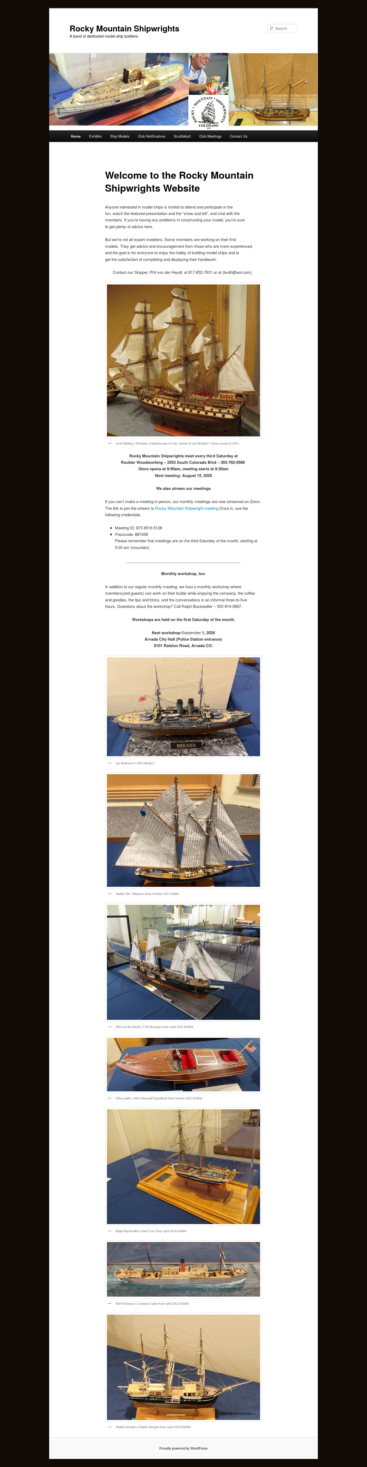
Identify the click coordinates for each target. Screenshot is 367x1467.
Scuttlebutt (182, 136)
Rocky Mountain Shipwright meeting (186, 508)
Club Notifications (151, 136)
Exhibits (95, 136)
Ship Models (119, 136)
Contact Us (238, 136)
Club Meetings (210, 136)
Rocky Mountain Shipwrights (124, 28)
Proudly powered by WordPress (183, 1448)
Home (76, 136)
